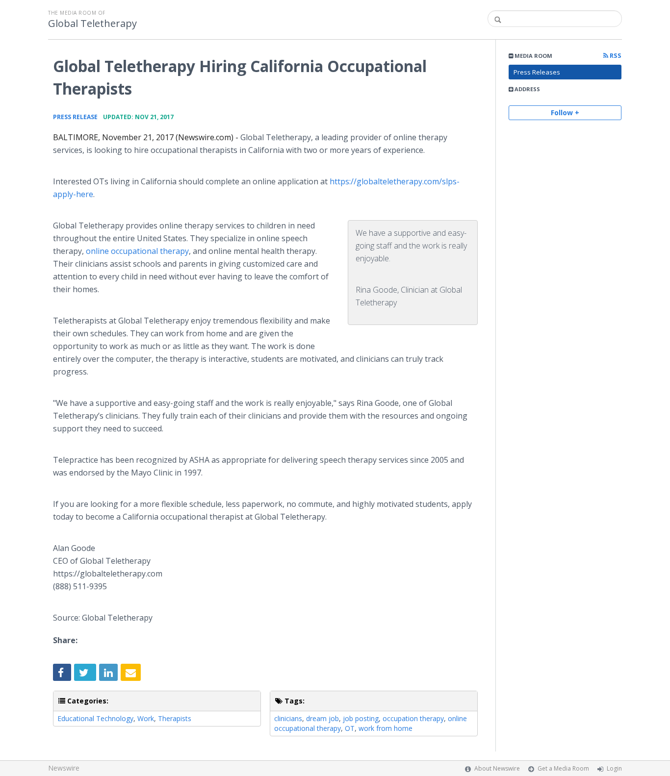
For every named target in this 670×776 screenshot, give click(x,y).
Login (614, 768)
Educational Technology (95, 718)
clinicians (288, 718)
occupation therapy (413, 718)
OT (350, 728)
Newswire (63, 768)
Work (145, 718)
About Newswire (497, 768)
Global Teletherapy (92, 23)
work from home (385, 728)
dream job (322, 718)
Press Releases (537, 72)
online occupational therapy (137, 251)
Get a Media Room (563, 768)
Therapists (174, 718)
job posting (361, 718)
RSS (614, 55)
